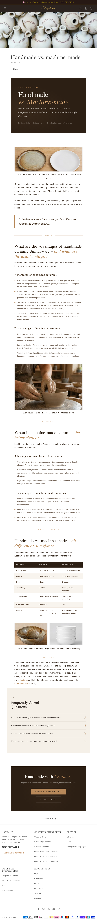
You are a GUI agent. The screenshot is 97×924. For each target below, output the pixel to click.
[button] (5, 8)
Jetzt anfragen (10, 847)
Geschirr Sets (40, 837)
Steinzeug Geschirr (42, 842)
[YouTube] (53, 909)
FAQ (69, 842)
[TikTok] (58, 909)
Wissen (5, 886)
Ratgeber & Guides (10, 876)
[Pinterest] (48, 909)
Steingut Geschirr (41, 847)
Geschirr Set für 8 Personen (46, 856)
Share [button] (15, 69)
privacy (37, 883)
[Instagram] (43, 909)
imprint (37, 874)
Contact (37, 898)
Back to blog (50, 819)
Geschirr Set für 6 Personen (46, 852)
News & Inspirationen (11, 881)
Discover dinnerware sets (48, 791)
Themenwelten (8, 890)
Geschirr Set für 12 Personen (46, 861)
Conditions (38, 879)
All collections (48, 799)
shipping (37, 893)
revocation (38, 888)
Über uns (71, 837)
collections (23, 680)
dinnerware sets (21, 684)
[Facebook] (38, 909)
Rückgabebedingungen (76, 847)
